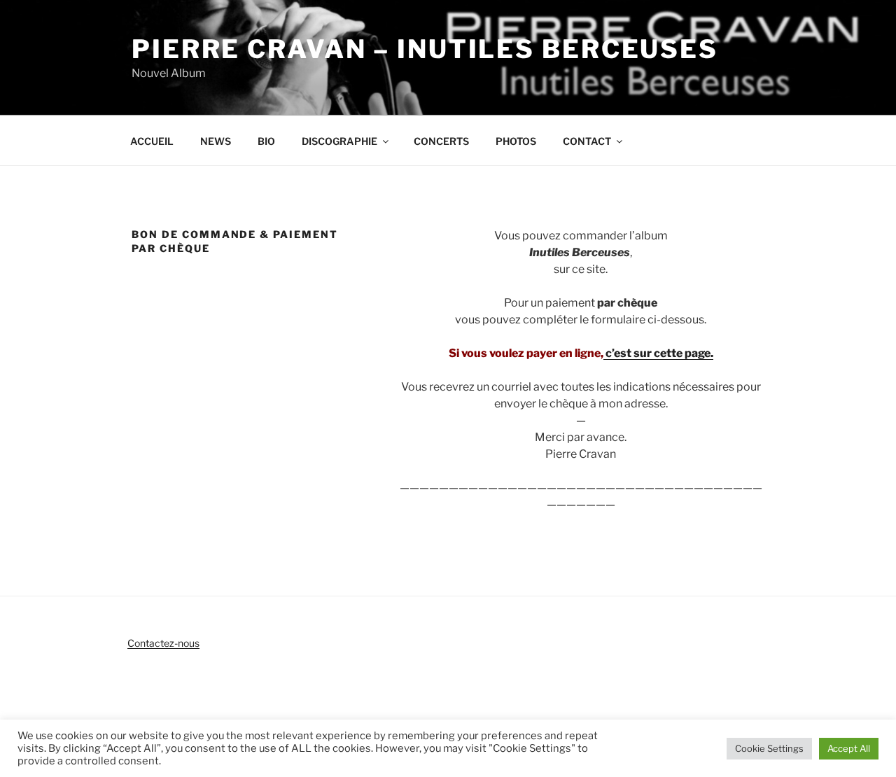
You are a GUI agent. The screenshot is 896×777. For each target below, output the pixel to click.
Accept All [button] (848, 748)
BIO (266, 141)
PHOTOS (516, 141)
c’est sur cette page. (658, 353)
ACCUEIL (152, 141)
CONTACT (587, 141)
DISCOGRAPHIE (339, 141)
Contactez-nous (163, 643)
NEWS (215, 141)
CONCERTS (441, 141)
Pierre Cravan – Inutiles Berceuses (425, 49)
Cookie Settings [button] (769, 748)
